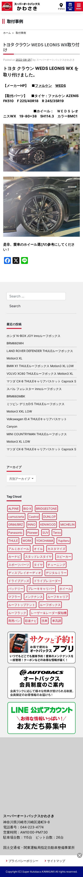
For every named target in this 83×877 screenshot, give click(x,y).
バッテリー (15, 588)
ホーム (7, 32)
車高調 (56, 620)
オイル (38, 548)
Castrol (34, 516)
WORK (27, 540)
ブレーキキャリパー (41, 588)
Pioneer (32, 532)
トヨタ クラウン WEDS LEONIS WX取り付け (41, 47)
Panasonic (15, 532)
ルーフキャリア (57, 596)
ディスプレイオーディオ (24, 572)
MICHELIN (67, 524)
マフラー (14, 596)
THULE (13, 540)
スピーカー (63, 556)
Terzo (57, 532)
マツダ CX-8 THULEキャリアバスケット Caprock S (41, 381)
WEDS (60, 85)
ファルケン (43, 85)
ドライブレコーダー (47, 581)
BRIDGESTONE (46, 508)
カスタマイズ (56, 548)
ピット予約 (70, 8)
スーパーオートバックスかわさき (21, 4)
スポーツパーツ (18, 564)
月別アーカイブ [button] (20, 478)
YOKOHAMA (44, 540)
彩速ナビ (31, 620)
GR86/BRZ (15, 524)
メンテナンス (34, 596)
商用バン (14, 620)
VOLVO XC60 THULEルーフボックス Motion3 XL (40, 373)
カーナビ (14, 556)
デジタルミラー (56, 572)
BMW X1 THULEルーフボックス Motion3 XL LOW (40, 366)
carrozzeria (16, 516)
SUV (45, 532)
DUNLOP (49, 516)
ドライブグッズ (18, 581)
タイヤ (38, 564)
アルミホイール (18, 548)
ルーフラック (17, 613)
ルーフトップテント (21, 605)
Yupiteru (63, 540)
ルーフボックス (50, 605)
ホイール (65, 588)
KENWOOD (48, 524)
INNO (32, 524)
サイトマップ (56, 861)
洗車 (44, 620)
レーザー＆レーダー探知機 (49, 613)
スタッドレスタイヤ (38, 556)
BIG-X (27, 508)
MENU (78, 9)
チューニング (56, 564)
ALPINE (13, 508)
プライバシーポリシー (23, 861)
